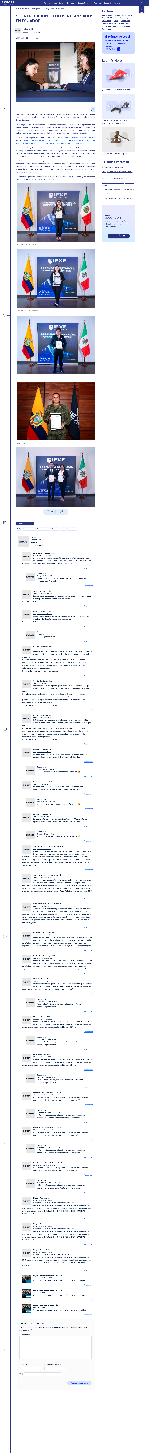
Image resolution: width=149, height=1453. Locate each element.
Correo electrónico (52, 1364)
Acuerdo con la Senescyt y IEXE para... (116, 178)
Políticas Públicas (50, 3)
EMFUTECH (126, 15)
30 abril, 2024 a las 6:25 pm (42, 556)
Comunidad (125, 21)
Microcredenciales (43, 529)
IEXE (18, 529)
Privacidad (106, 21)
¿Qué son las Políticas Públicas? (116, 89)
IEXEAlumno (125, 26)
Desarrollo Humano (85, 3)
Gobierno (62, 3)
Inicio (18, 9)
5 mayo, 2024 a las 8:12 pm (42, 752)
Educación (108, 3)
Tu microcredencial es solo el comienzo (116, 198)
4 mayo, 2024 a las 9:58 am (42, 649)
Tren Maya (124, 18)
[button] (49, 511)
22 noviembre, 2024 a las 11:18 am (48, 1112)
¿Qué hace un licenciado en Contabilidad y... (118, 189)
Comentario (24, 1334)
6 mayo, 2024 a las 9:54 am (46, 769)
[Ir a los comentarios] (61, 511)
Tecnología (98, 3)
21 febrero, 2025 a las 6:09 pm (43, 1200)
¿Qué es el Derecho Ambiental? (113, 167)
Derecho (117, 3)
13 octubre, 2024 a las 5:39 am (43, 981)
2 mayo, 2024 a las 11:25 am (46, 634)
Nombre (25, 1364)
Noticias (39, 3)
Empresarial (71, 3)
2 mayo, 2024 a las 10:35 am (42, 593)
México (63, 529)
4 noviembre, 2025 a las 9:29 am (43, 1278)
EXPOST (36, 32)
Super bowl (124, 23)
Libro (116, 21)
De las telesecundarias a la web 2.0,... (116, 194)
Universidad (72, 529)
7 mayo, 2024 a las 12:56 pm (42, 935)
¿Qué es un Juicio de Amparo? (115, 154)
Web (21, 1374)
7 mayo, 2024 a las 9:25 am (42, 849)
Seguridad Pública (109, 18)
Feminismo (106, 29)
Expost (29, 29)
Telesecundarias (109, 23)
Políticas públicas (29, 529)
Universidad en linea (110, 15)
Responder (88, 568)
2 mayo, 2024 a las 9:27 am (46, 576)
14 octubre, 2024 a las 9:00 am (47, 1001)
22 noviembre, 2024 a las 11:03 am (44, 1095)
